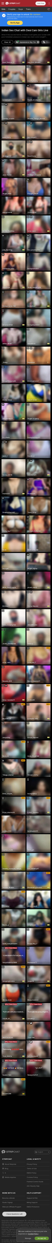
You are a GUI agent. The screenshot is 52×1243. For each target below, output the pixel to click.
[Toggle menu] (3, 3)
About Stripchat (10, 1164)
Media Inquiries (10, 1177)
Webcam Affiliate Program (11, 1207)
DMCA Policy (31, 1173)
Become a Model (8, 1198)
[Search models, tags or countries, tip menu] (48, 9)
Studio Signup (7, 1202)
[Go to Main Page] (16, 3)
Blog (6, 1168)
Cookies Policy (32, 1177)
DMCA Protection (33, 1207)
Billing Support (32, 1202)
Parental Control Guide (35, 1182)
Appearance (28, 42)
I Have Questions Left (14, 1214)
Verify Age (15, 23)
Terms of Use (32, 1168)
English (40, 1152)
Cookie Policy (33, 1234)
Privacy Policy (32, 1164)
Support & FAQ (32, 1198)
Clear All (7, 42)
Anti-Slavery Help (33, 1186)
